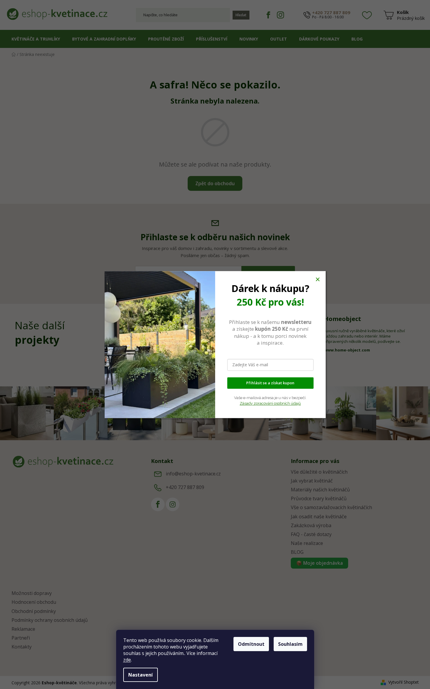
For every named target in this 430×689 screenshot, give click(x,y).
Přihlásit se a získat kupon (270, 382)
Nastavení (140, 675)
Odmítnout (251, 644)
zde (127, 659)
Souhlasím (290, 644)
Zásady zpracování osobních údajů (270, 403)
